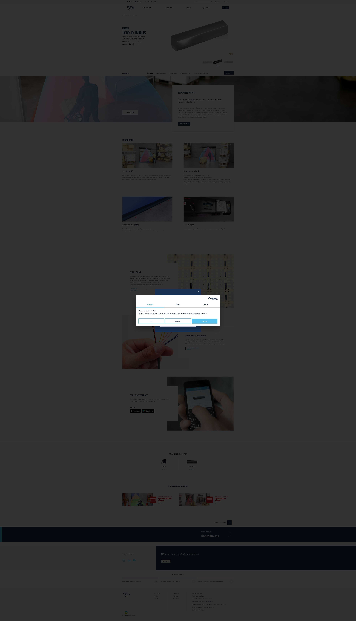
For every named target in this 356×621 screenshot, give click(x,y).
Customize (176, 321)
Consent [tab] (150, 304)
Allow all (204, 321)
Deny (151, 321)
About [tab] (206, 304)
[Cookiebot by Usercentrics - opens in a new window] (209, 298)
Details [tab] (178, 304)
